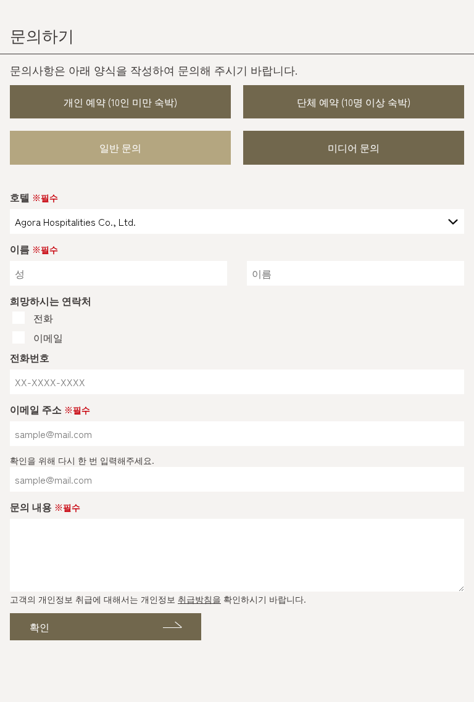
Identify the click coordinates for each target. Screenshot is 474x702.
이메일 (48, 337)
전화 (43, 317)
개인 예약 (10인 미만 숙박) (120, 101)
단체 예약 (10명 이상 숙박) (353, 101)
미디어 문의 (354, 147)
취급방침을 (199, 599)
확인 (39, 626)
